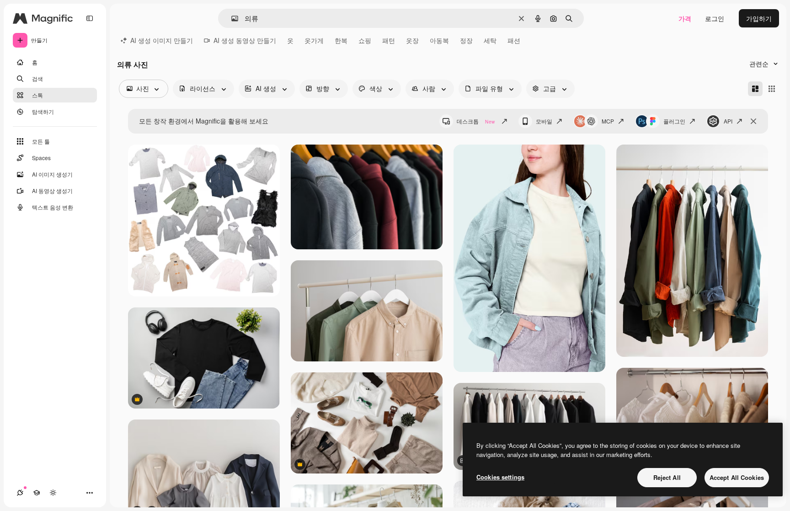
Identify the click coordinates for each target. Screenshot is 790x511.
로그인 (714, 18)
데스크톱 (476, 121)
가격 (684, 18)
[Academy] (36, 492)
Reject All (667, 477)
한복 (341, 40)
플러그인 (674, 121)
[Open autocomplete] (231, 18)
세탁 (490, 40)
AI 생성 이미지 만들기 (161, 40)
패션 (513, 40)
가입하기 (759, 18)
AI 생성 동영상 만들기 (245, 40)
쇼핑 (364, 40)
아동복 (439, 40)
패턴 (388, 40)
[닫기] (753, 121)
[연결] (20, 492)
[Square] (771, 88)
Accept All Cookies (737, 477)
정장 (466, 40)
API (728, 121)
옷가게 (314, 40)
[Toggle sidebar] (89, 18)
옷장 (412, 40)
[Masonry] (755, 88)
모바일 (544, 121)
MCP (608, 121)
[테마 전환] (53, 492)
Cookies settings (500, 477)
